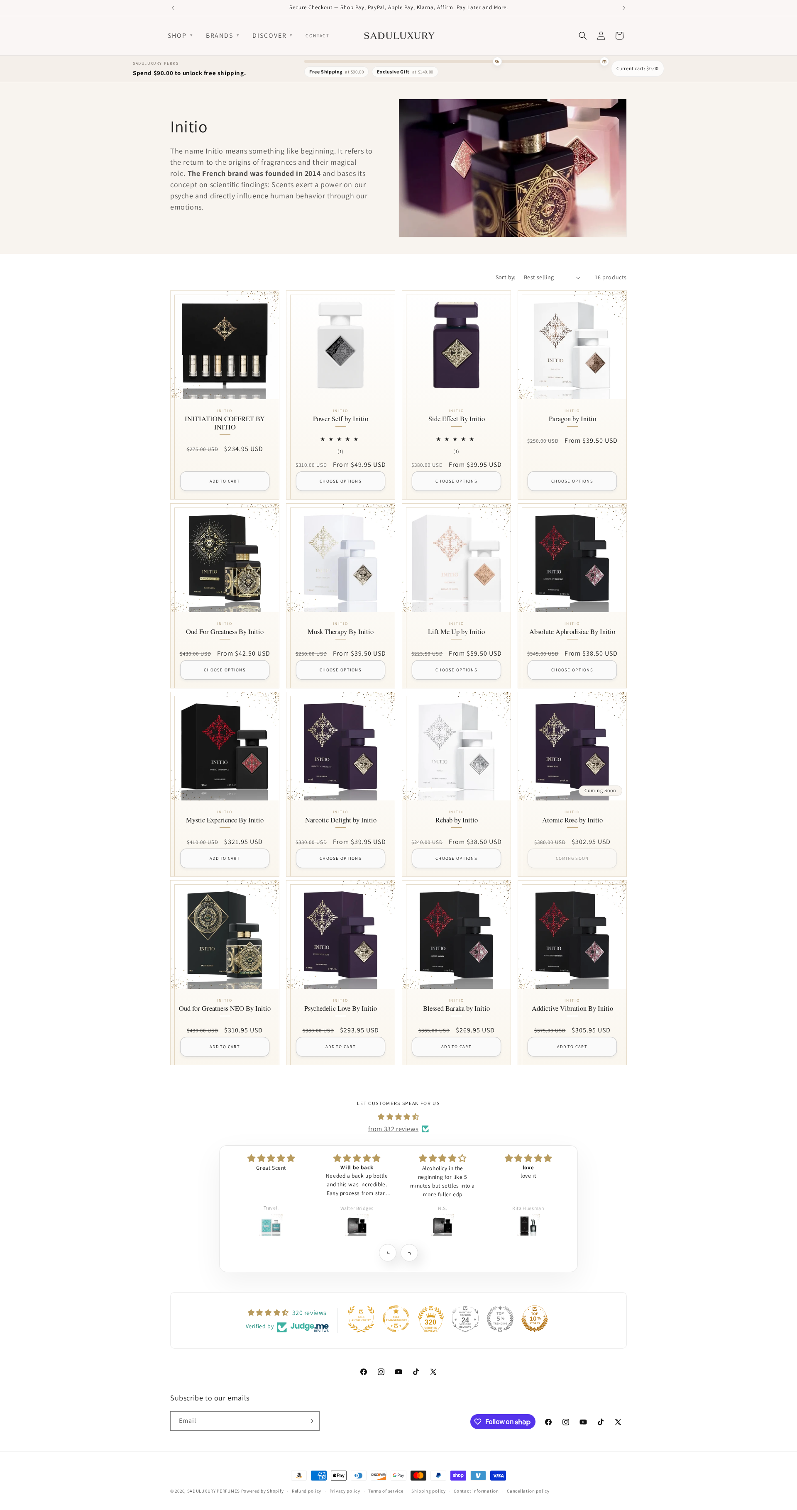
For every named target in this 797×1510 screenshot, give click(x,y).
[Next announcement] (624, 8)
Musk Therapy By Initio (341, 632)
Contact (317, 35)
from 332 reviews (393, 1128)
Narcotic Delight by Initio (340, 820)
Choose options (341, 481)
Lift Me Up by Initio (456, 632)
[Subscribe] (310, 1421)
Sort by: (506, 277)
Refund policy (306, 1491)
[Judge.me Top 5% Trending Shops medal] (500, 1318)
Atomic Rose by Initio (572, 820)
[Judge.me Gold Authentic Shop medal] (361, 1318)
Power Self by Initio (340, 419)
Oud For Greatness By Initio (225, 632)
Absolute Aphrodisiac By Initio (572, 632)
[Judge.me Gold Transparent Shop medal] (396, 1318)
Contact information (476, 1491)
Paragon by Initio (572, 419)
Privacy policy (345, 1491)
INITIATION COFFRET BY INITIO (225, 423)
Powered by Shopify (262, 1491)
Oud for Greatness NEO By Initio (225, 1009)
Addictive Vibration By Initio (572, 1009)
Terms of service (385, 1491)
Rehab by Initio (456, 820)
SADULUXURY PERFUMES (213, 1491)
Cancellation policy (528, 1491)
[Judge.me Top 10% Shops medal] (534, 1318)
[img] (398, 1116)
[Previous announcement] (173, 8)
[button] (387, 1252)
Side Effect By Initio (456, 419)
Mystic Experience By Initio (225, 820)
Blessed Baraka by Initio (456, 1009)
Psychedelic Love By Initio (340, 1009)
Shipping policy (428, 1491)
